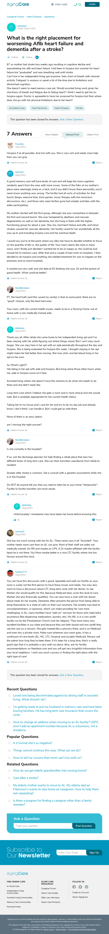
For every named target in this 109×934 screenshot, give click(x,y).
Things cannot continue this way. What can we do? (46, 750)
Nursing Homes (14, 906)
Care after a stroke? (25, 778)
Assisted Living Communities (20, 897)
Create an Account (80, 892)
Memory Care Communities (19, 902)
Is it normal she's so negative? (32, 743)
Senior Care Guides (49, 893)
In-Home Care (13, 886)
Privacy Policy (61, 929)
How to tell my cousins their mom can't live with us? (47, 758)
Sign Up (94, 852)
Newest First (72, 134)
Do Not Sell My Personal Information (82, 929)
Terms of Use (49, 929)
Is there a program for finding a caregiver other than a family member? (52, 803)
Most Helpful (51, 134)
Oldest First (93, 134)
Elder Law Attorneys (50, 897)
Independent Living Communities (15, 891)
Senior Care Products (50, 902)
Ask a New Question (71, 119)
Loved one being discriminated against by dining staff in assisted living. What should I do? (55, 697)
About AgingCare (80, 897)
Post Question (84, 826)
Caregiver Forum (48, 888)
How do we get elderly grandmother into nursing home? (50, 771)
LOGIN (92, 4)
